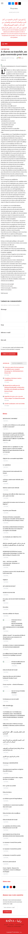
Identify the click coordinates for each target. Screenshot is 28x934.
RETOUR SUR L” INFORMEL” (10, 418)
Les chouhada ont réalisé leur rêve (12, 537)
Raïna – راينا (13, 920)
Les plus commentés (17, 363)
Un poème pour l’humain (9, 510)
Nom (2, 325)
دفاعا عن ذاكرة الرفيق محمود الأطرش (11, 756)
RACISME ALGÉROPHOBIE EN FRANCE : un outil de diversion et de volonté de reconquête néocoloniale (13, 528)
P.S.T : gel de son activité (9, 785)
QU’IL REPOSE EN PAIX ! (9, 586)
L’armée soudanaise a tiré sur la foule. (14, 403)
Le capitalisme (7, 465)
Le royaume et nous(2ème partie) (12, 849)
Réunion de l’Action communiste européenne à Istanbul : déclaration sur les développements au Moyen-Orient (13, 518)
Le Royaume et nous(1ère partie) (12, 855)
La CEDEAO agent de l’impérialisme (12, 798)
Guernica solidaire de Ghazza (11, 613)
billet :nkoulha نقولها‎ (8, 705)
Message (4, 309)
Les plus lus (6, 363)
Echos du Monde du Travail (10, 670)
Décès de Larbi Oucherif (9, 861)
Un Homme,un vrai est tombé (11, 699)
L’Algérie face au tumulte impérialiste (13, 458)
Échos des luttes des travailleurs (11, 813)
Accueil (6, 924)
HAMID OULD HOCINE (9, 592)
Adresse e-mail (5, 332)
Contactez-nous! (19, 924)
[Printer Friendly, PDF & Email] (20, 58)
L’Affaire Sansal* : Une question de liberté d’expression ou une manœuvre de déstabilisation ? (14, 637)
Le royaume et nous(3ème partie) (12, 842)
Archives (11, 924)
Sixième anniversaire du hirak (11, 487)
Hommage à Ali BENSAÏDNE (10, 763)
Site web (3, 340)
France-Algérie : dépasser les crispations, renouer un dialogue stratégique (12, 869)
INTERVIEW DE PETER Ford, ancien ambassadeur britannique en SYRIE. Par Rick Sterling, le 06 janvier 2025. (14, 553)
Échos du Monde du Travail (10, 819)
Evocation (5, 607)
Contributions (5, 49)
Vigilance (5, 579)
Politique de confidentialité (14, 926)
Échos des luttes (7, 792)
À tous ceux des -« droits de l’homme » (13, 684)
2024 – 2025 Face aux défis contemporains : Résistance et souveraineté (11, 563)
